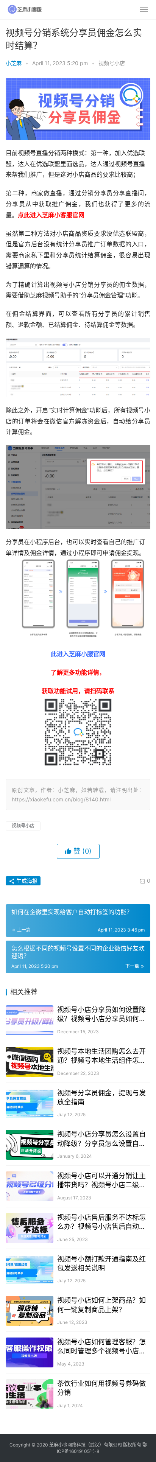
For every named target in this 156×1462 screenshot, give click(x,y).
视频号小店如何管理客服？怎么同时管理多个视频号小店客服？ (101, 1347)
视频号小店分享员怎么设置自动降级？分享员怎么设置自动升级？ (101, 1139)
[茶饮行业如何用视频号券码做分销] (29, 1394)
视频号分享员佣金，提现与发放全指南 (101, 1097)
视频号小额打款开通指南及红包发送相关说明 (101, 1263)
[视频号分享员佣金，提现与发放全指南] (29, 1103)
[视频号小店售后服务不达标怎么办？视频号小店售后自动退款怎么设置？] (29, 1228)
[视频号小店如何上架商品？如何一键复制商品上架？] (29, 1311)
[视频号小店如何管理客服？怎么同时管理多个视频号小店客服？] (29, 1352)
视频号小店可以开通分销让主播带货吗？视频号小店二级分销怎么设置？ (101, 1181)
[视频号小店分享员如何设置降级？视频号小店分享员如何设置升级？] (29, 1020)
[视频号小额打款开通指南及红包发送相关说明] (29, 1270)
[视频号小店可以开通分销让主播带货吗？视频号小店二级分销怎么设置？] (29, 1186)
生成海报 (26, 880)
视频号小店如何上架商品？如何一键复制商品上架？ (101, 1304)
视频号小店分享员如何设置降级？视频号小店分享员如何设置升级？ (101, 1014)
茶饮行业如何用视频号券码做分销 (101, 1388)
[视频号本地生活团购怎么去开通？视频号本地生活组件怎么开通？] (29, 1062)
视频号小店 (111, 63)
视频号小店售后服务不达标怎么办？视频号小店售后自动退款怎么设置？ (101, 1222)
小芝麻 (14, 63)
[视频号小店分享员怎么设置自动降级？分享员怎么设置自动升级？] (29, 1145)
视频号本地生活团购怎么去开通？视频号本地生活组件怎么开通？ (101, 1056)
